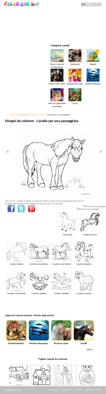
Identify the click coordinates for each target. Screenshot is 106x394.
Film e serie (16, 37)
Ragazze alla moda (75, 84)
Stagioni (14, 26)
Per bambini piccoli (19, 31)
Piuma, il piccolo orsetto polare (57, 65)
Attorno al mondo (69, 10)
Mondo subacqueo (93, 84)
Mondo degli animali (70, 16)
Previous (7, 375)
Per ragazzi (66, 26)
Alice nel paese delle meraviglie (57, 104)
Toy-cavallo (67, 235)
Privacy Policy (52, 390)
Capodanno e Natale (69, 31)
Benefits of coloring (94, 390)
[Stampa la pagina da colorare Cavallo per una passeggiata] (95, 206)
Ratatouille (75, 64)
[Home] (22, 4)
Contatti (78, 390)
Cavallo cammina (84, 294)
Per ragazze (66, 21)
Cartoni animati (18, 21)
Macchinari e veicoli (19, 10)
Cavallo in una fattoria (39, 264)
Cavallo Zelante (16, 264)
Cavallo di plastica (84, 264)
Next (97, 375)
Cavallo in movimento (16, 294)
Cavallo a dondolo (38, 294)
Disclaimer (66, 390)
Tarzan (75, 103)
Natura (64, 37)
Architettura (17, 16)
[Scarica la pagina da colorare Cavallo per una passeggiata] (88, 209)
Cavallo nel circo (90, 235)
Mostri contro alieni (57, 84)
